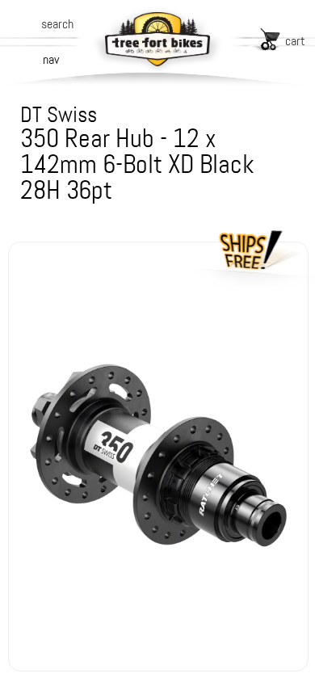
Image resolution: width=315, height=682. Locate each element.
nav (51, 59)
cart (295, 40)
